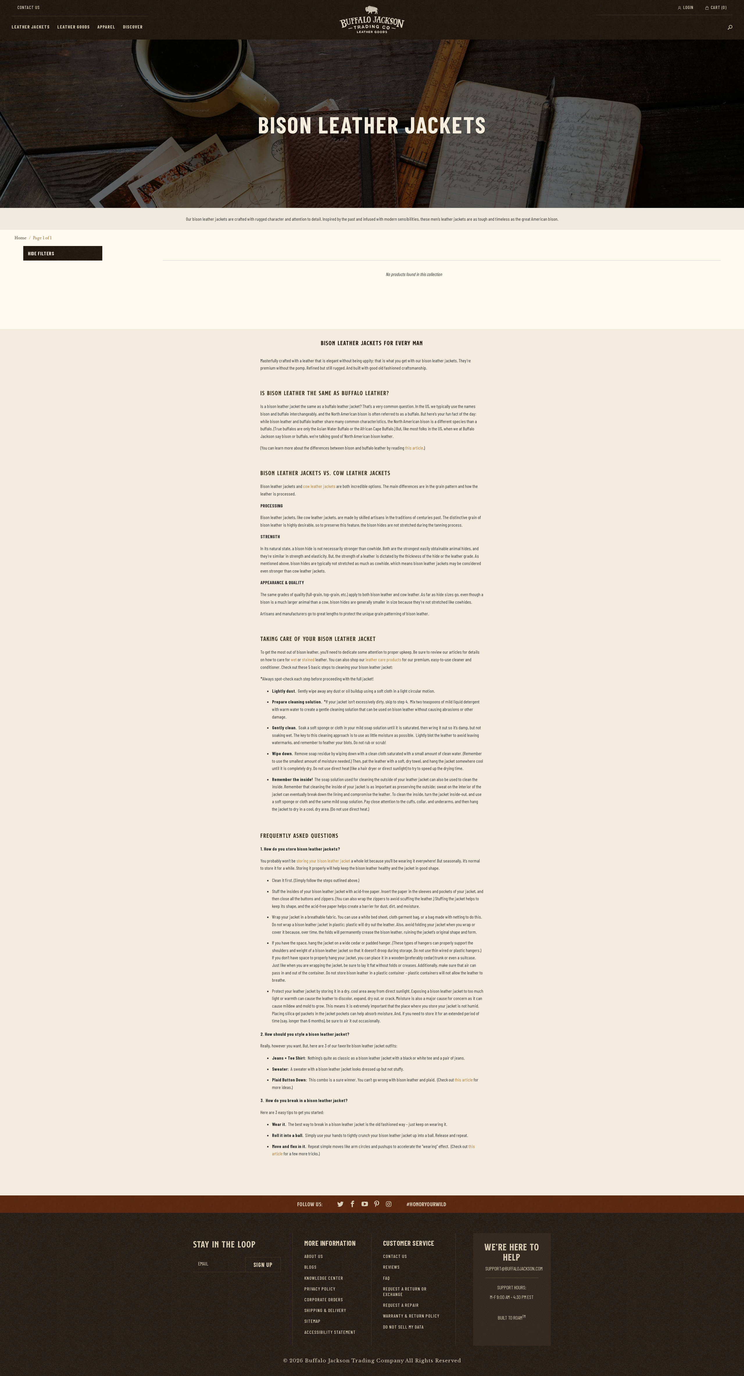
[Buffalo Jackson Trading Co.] (372, 20)
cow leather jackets (319, 486)
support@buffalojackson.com (514, 1268)
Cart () (718, 7)
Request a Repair (401, 1305)
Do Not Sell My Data (403, 1326)
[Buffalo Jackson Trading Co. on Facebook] (352, 1205)
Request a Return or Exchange (405, 1291)
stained (308, 659)
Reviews (391, 1267)
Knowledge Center (323, 1278)
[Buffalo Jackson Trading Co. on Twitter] (340, 1205)
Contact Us (28, 7)
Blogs (310, 1267)
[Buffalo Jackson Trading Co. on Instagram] (389, 1205)
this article (414, 447)
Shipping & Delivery (325, 1310)
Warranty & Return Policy (411, 1315)
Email (203, 1264)
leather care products (383, 659)
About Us (313, 1256)
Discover (133, 26)
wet (294, 659)
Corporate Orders (323, 1299)
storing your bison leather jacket (323, 860)
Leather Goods (73, 26)
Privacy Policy (319, 1288)
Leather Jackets (31, 26)
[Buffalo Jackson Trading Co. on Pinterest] (377, 1205)
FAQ (386, 1278)
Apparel (106, 26)
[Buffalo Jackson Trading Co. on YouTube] (364, 1205)
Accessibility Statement (330, 1332)
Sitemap (312, 1321)
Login (687, 7)
